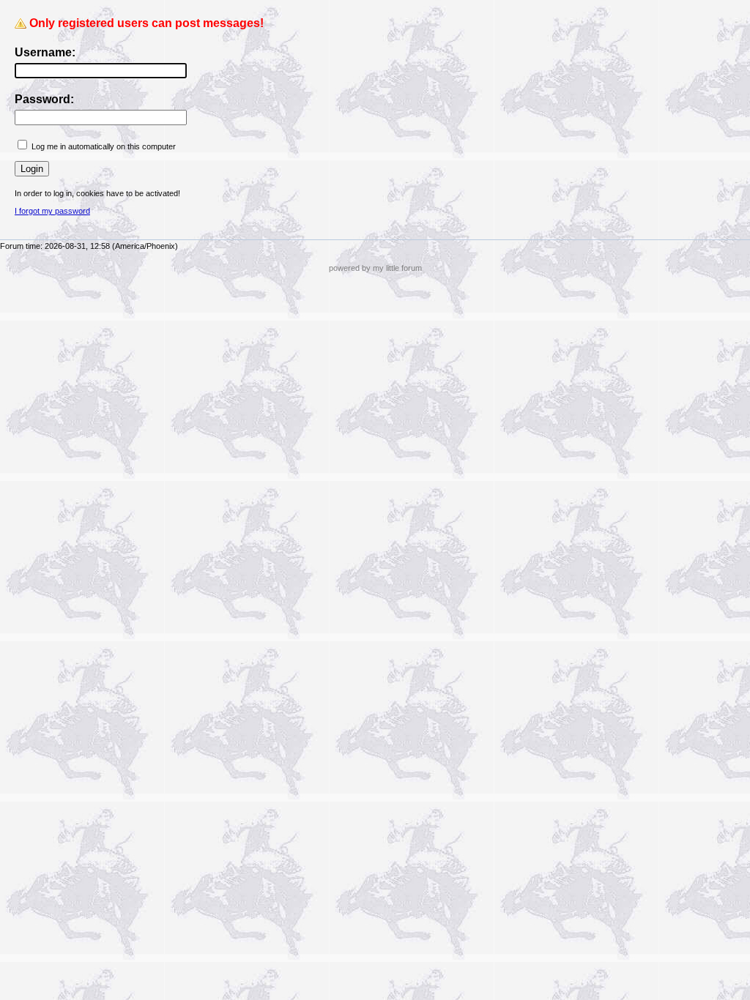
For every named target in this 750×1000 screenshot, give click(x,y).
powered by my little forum (375, 268)
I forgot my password (52, 210)
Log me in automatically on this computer (103, 146)
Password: (44, 99)
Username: (45, 52)
